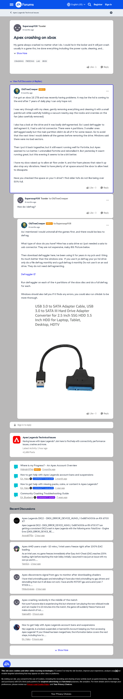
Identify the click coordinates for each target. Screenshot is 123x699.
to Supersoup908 (62, 223)
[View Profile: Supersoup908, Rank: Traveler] (17, 28)
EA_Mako (24, 478)
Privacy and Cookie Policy (38, 684)
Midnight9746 (26, 469)
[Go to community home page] (25, 5)
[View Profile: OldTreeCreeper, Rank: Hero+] (17, 91)
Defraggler (27, 274)
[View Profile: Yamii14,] (17, 549)
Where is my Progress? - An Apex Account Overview (48, 465)
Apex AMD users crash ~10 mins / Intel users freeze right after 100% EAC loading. (62, 548)
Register (98, 4)
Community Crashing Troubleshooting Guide (44, 493)
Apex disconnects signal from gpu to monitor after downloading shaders (61, 574)
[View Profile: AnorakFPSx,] (17, 521)
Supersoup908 (30, 26)
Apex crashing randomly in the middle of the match (49, 600)
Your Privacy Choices (61, 694)
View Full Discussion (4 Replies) (27, 81)
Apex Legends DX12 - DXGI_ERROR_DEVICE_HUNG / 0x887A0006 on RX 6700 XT (65, 520)
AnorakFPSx (27, 535)
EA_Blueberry (26, 497)
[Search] (89, 4)
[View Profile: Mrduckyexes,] (17, 577)
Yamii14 (25, 564)
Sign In (108, 4)
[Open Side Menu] (11, 4)
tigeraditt (26, 614)
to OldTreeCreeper (58, 198)
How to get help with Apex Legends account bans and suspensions (56, 474)
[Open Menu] (111, 13)
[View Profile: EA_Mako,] (17, 627)
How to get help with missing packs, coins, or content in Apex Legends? (59, 484)
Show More (22, 53)
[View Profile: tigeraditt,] (17, 602)
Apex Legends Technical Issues (26, 12)
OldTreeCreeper (29, 89)
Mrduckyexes (28, 589)
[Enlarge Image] (65, 349)
